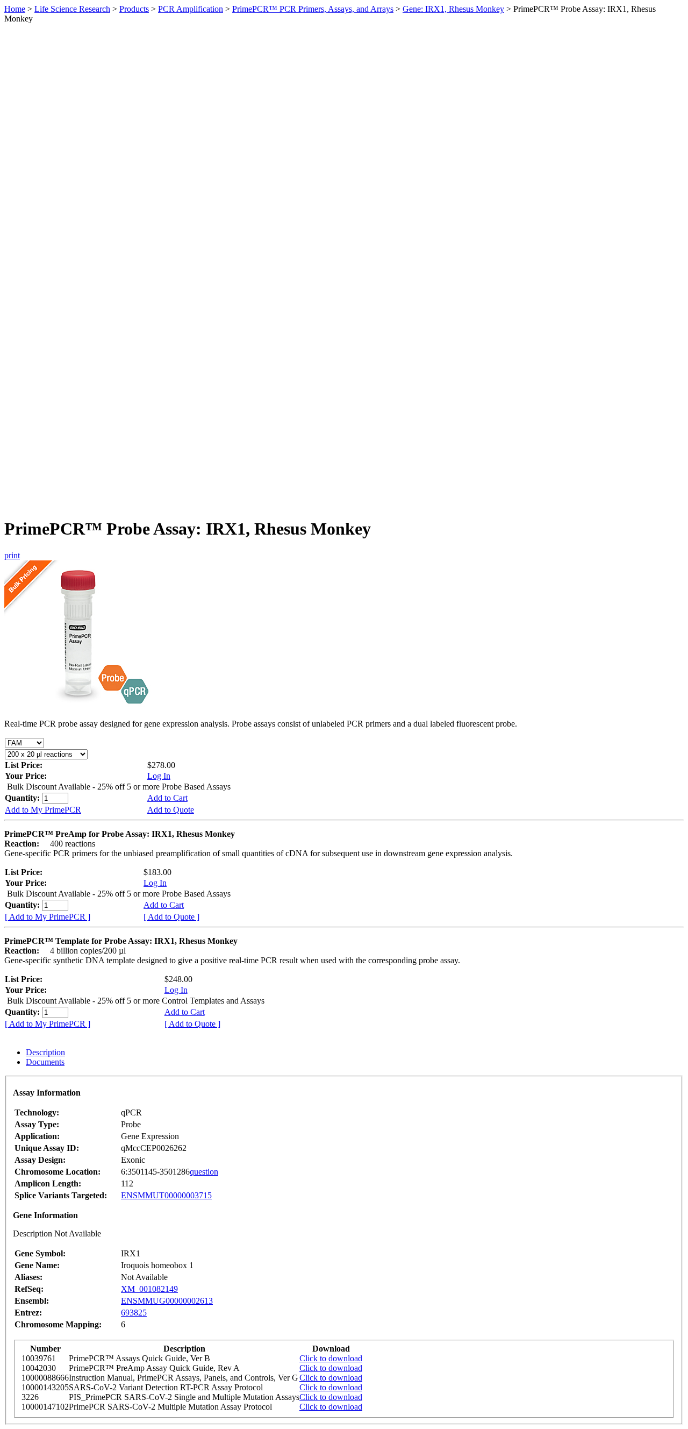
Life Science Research (72, 8)
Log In (158, 775)
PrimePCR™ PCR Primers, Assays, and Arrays (312, 8)
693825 (134, 1312)
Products (134, 8)
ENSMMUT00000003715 (166, 1195)
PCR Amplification (190, 8)
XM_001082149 (149, 1288)
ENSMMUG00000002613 (167, 1300)
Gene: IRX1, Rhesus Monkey (453, 8)
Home (14, 8)
